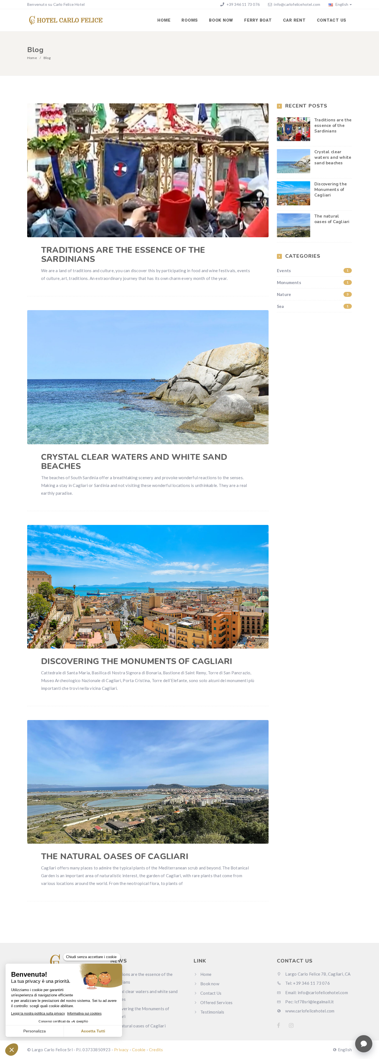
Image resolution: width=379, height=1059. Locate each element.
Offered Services (216, 1002)
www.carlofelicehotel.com (309, 1010)
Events (313, 270)
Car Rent (294, 20)
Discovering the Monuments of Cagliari (136, 661)
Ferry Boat (258, 20)
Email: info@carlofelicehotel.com (316, 992)
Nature (313, 294)
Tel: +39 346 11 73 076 (307, 983)
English (341, 4)
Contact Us (332, 20)
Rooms (189, 20)
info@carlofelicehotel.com (297, 4)
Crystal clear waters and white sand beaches (134, 461)
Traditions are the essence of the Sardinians (123, 254)
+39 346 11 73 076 (242, 4)
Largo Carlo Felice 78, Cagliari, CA (317, 973)
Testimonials (212, 1011)
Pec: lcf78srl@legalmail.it (309, 1001)
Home (163, 20)
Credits (156, 1049)
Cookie (138, 1049)
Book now (209, 983)
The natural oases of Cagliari (114, 856)
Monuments (313, 282)
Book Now (221, 20)
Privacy (121, 1049)
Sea (313, 306)
